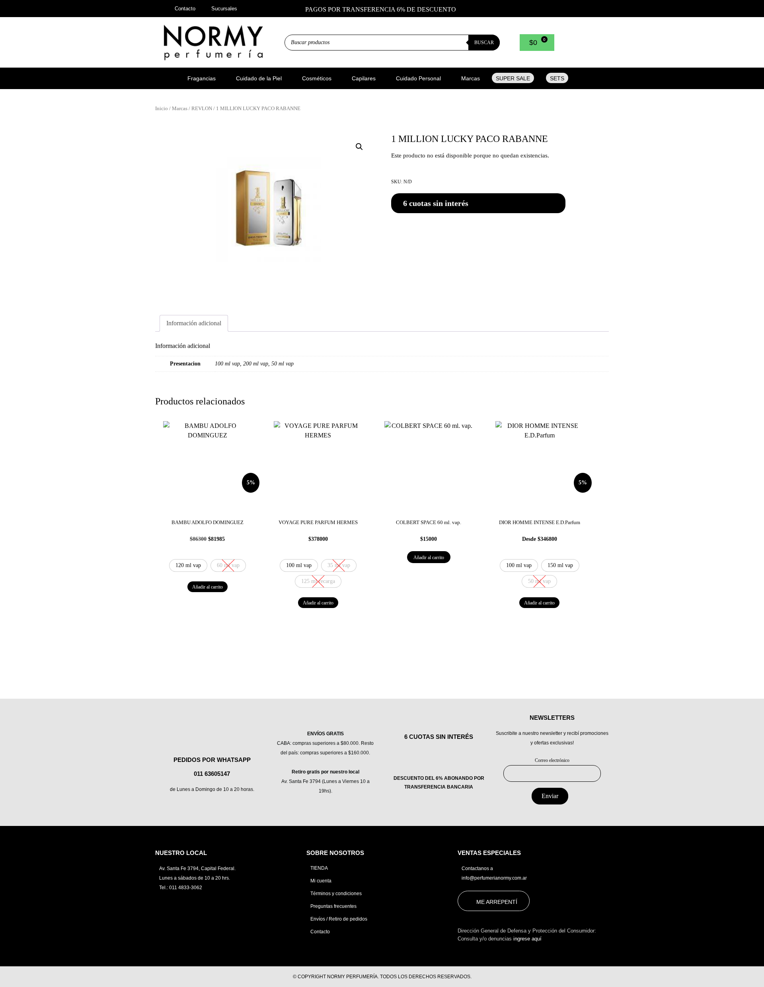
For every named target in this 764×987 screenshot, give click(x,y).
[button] (205, 78)
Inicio (161, 108)
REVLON (201, 108)
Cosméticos (316, 78)
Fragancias (201, 78)
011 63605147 (212, 773)
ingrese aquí (527, 939)
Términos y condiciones (336, 893)
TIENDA (319, 868)
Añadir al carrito (207, 587)
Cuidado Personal (418, 78)
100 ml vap (227, 363)
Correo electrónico (552, 760)
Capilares (364, 78)
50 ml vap (282, 363)
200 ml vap (255, 363)
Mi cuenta (320, 881)
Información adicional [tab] (193, 323)
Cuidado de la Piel (259, 78)
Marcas (470, 78)
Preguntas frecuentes (333, 906)
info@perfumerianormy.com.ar (494, 878)
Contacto (320, 932)
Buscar (484, 42)
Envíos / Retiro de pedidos (338, 919)
